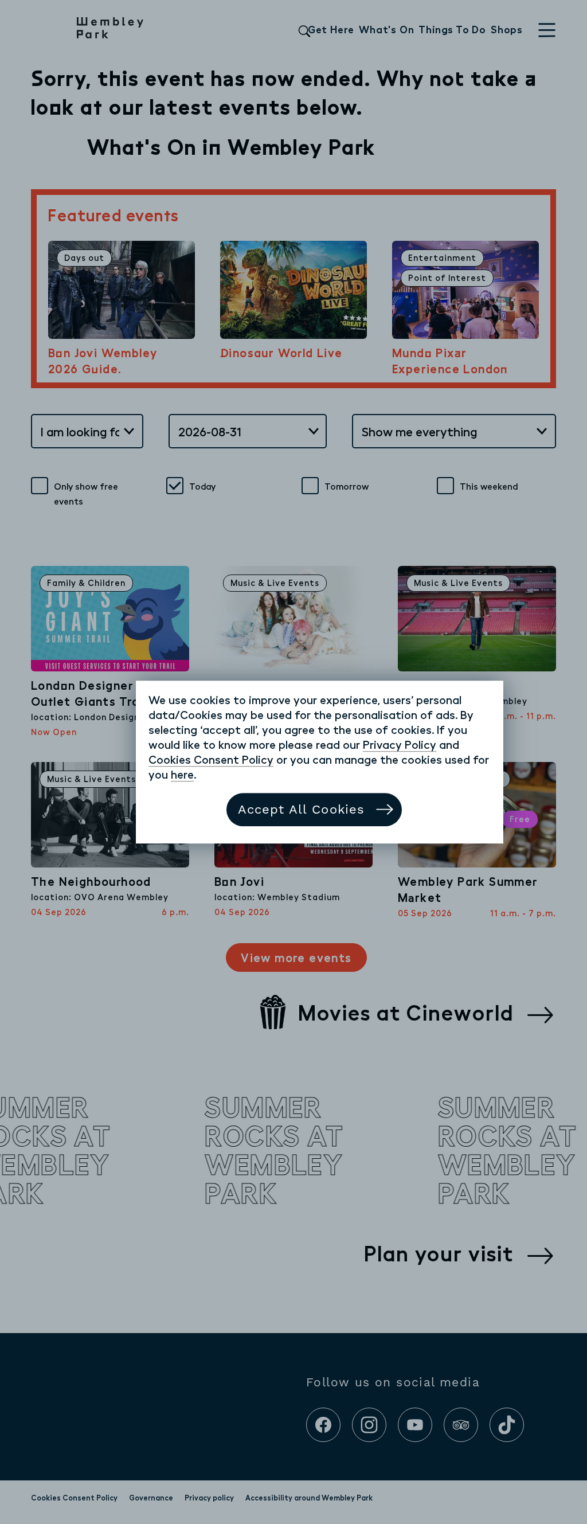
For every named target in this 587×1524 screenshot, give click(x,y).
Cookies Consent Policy (210, 759)
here (182, 774)
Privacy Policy (399, 744)
